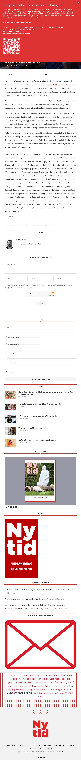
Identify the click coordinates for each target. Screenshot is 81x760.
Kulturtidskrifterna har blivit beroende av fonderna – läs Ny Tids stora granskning (45, 393)
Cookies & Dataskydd (36, 748)
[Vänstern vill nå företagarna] (10, 431)
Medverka (70, 745)
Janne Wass (11, 65)
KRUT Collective (57, 752)
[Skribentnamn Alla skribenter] (40, 337)
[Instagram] (47, 712)
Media (19, 225)
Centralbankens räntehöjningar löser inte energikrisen (31, 589)
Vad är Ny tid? (23, 745)
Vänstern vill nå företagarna (30, 428)
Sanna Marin (45, 225)
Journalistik (10, 225)
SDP (53, 225)
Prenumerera (59, 745)
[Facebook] (33, 712)
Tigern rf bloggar (41, 583)
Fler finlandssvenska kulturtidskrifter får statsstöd (39, 404)
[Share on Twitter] (39, 233)
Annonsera (47, 745)
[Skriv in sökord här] (40, 327)
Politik (26, 225)
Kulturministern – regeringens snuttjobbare (37, 440)
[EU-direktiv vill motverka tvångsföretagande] (10, 419)
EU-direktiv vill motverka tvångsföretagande (37, 416)
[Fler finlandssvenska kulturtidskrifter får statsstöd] (10, 407)
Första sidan (11, 745)
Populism (35, 225)
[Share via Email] (42, 233)
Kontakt (49, 748)
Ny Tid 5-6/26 (11, 507)
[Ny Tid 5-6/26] (40, 481)
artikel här (59, 84)
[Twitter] (40, 712)
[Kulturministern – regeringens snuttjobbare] (10, 443)
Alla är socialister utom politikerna (21, 599)
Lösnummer (36, 745)
